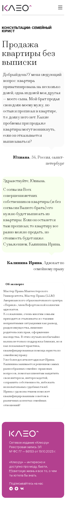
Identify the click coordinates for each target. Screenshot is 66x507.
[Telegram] (11, 488)
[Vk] (22, 488)
